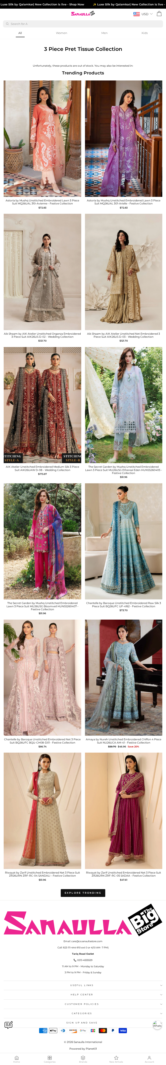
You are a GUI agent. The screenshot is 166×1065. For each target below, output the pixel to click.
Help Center (82, 994)
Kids (145, 33)
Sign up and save (82, 1023)
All (20, 33)
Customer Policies (82, 1004)
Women (61, 33)
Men (104, 33)
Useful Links (82, 985)
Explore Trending (83, 892)
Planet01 (91, 1048)
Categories (82, 1013)
